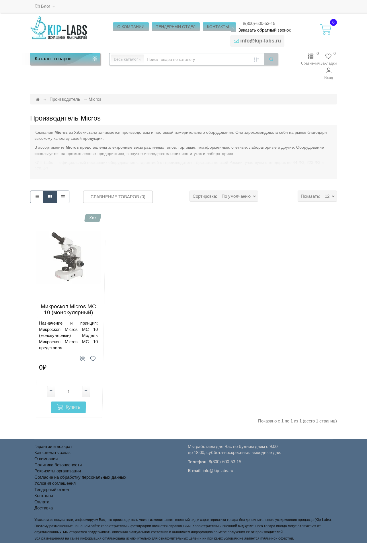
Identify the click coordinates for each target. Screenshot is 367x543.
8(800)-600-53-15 (259, 23)
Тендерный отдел (51, 489)
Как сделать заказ (52, 452)
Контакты (43, 495)
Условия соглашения (55, 483)
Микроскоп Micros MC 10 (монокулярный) (68, 309)
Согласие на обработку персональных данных (80, 477)
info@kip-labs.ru (260, 41)
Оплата (41, 501)
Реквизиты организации (57, 470)
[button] (328, 73)
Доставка (43, 507)
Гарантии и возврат (53, 446)
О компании (46, 458)
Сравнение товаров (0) (118, 196)
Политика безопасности (58, 464)
